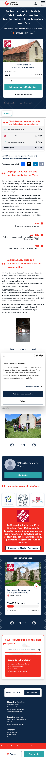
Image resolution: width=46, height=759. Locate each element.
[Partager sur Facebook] (23, 164)
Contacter (23, 475)
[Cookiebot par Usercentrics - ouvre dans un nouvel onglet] (33, 355)
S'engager (11, 730)
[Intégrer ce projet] (41, 164)
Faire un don (34, 754)
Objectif (36, 75)
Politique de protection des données (22, 746)
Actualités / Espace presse (15, 711)
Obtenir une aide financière (15, 724)
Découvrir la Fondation (15, 702)
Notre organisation (12, 707)
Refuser (23, 401)
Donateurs (8, 81)
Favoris (13, 754)
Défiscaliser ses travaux (14, 722)
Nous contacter (32, 692)
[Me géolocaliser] (39, 649)
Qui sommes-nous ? (13, 704)
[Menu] (43, 2)
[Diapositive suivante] (34, 349)
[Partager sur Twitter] (29, 164)
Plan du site (4, 746)
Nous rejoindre (11, 734)
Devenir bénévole (12, 732)
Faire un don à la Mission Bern (23, 87)
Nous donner (11, 737)
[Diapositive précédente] (12, 349)
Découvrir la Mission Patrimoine (23, 548)
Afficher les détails (31, 387)
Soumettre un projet (15, 717)
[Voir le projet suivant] (34, 623)
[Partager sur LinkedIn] (35, 164)
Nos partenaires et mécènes (15, 709)
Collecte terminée (10, 103)
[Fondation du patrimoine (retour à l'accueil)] (11, 3)
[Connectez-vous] (35, 3)
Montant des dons (10, 72)
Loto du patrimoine (26, 103)
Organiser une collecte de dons (16, 719)
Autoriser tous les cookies (23, 394)
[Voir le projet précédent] (12, 623)
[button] (20, 349)
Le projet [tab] (6, 113)
